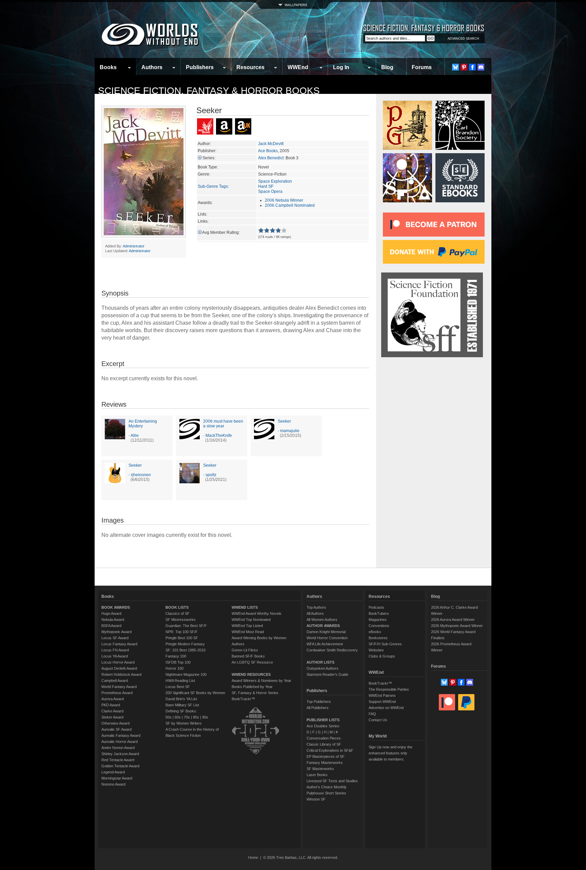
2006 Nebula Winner (284, 200)
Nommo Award (113, 784)
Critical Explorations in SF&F (330, 750)
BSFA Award (111, 626)
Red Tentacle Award (117, 760)
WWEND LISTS (245, 607)
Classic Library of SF (324, 744)
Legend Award (113, 772)
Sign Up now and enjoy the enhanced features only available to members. (390, 753)
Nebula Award (112, 620)
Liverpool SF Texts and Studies (332, 781)
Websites (376, 650)
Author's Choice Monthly (327, 787)
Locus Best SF (177, 687)
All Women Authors (322, 620)
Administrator (133, 246)
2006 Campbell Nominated (290, 205)
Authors (151, 67)
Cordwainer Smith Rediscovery (332, 650)
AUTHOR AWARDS (323, 626)
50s (168, 717)
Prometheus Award (117, 693)
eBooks (375, 632)
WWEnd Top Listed (247, 626)
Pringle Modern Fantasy (185, 644)
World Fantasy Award (119, 687)
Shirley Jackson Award (120, 754)
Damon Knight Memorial (326, 632)
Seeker (284, 421)
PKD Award (110, 705)
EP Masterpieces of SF (326, 756)
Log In (341, 67)
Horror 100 (174, 668)
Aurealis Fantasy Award (120, 735)
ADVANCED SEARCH (463, 38)
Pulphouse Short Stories (326, 793)
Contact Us (378, 720)
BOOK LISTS (177, 607)
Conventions (379, 626)
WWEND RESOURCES (251, 674)
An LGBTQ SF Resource (252, 662)
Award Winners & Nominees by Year (261, 681)
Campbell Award (114, 681)
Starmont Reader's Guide (327, 674)
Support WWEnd (382, 702)
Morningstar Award (116, 778)
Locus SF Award (115, 638)
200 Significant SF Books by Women (195, 693)
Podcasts (376, 607)
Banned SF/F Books (248, 656)
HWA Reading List (180, 681)
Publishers (200, 67)
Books (108, 67)
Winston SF (316, 799)
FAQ (372, 714)
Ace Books (268, 150)
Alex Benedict (271, 158)
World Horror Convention (327, 638)
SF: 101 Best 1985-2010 (185, 650)
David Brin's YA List (181, 699)
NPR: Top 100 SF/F (181, 632)
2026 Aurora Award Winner (453, 620)
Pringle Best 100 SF (181, 638)
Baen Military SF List (182, 705)
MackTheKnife (219, 435)
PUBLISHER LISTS (323, 720)
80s (196, 717)
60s (178, 717)
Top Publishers (319, 702)
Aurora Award (112, 699)
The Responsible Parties (389, 689)
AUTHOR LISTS (320, 662)
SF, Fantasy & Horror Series (255, 693)
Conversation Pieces (324, 738)
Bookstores (378, 638)
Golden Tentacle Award (120, 766)
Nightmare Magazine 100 (186, 674)
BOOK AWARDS (115, 607)
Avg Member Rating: (221, 232)
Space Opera (270, 191)
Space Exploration (275, 181)
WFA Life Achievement (325, 644)
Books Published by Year (252, 687)
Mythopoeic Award (116, 632)
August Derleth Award (119, 668)
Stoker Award (112, 717)
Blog (387, 67)
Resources (250, 67)
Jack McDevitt (271, 143)
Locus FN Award (115, 650)
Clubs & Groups (382, 656)
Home (253, 857)
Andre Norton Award (118, 748)
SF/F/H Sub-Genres (385, 644)
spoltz (211, 474)
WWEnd (298, 67)
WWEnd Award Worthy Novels (256, 613)
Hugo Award (111, 613)
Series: (208, 158)
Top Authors (316, 607)
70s (187, 717)
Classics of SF (177, 613)
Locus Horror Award (118, 662)
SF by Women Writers (183, 723)
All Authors (315, 613)
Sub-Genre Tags (213, 186)
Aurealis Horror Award (119, 742)
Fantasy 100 (175, 656)
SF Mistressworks (180, 620)
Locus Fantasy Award (119, 644)
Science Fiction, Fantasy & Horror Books (209, 90)
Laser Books (317, 775)
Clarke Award (112, 711)
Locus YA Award (114, 656)
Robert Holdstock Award (121, 674)
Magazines (378, 620)
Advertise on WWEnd (386, 708)
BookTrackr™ (243, 699)
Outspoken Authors (322, 668)
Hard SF (265, 186)
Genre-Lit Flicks (245, 650)
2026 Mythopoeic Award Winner (457, 626)
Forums (422, 67)
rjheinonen (141, 474)
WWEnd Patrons (382, 695)
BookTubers (379, 613)
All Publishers (318, 708)
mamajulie (289, 430)
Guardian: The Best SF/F (186, 626)
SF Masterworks (320, 769)
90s (205, 717)
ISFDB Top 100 (178, 662)
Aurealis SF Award (116, 729)
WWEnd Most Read (248, 632)
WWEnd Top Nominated (251, 620)
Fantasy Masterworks (325, 763)
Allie (135, 435)
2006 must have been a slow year (223, 423)
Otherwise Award (115, 723)
